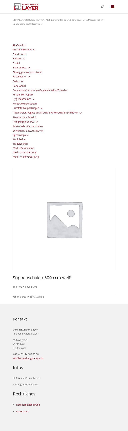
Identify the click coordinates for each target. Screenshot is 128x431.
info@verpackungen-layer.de (28, 358)
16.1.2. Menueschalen (92, 19)
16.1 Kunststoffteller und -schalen (63, 19)
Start (15, 19)
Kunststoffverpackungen (31, 19)
